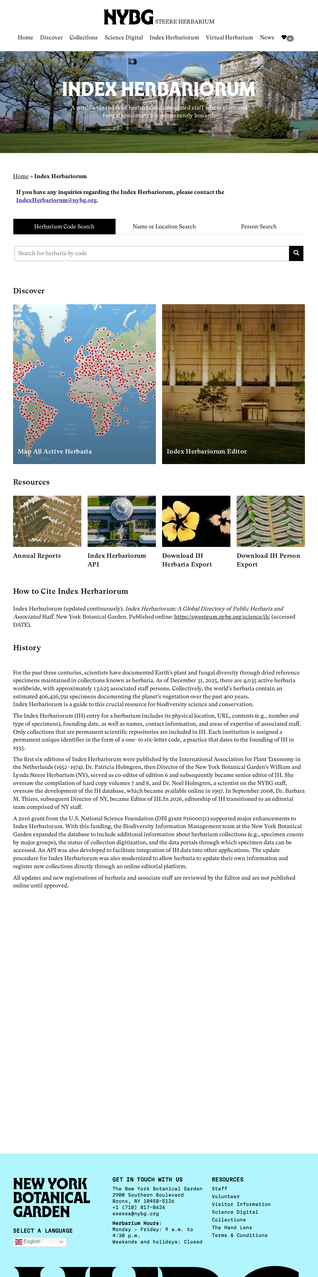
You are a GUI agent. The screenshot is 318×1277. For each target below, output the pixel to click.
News (267, 37)
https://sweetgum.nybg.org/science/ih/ (222, 616)
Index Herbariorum (174, 37)
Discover (51, 37)
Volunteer (226, 1196)
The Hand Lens (232, 1227)
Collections (84, 37)
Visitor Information (241, 1204)
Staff (219, 1188)
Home (25, 37)
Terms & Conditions (240, 1235)
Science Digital (124, 37)
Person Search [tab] (259, 226)
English (31, 1241)
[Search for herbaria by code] (296, 253)
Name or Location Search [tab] (164, 226)
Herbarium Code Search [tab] (64, 226)
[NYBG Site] (128, 15)
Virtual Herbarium (229, 37)
